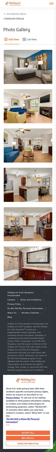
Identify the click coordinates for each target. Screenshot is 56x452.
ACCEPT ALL (28, 433)
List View (32, 39)
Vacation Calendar (30, 313)
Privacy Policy (13, 398)
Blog (9, 317)
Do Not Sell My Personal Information (25, 308)
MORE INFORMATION (28, 443)
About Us (11, 313)
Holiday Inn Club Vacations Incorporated (20, 294)
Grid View (13, 39)
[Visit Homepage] (15, 4)
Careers (11, 300)
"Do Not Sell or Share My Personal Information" (22, 420)
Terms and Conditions (30, 300)
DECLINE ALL (28, 438)
